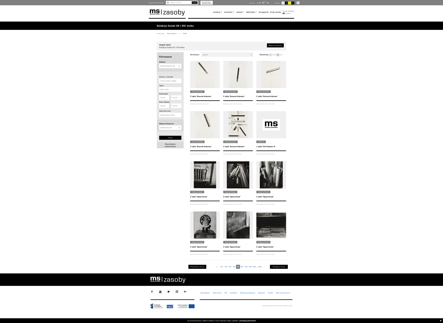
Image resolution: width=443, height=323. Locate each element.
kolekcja (216, 12)
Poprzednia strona (197, 267)
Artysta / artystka (166, 77)
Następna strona (279, 267)
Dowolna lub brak (166, 127)
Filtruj (170, 138)
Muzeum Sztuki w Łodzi (156, 3)
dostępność (264, 12)
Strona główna (172, 33)
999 (250, 267)
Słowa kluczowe (165, 111)
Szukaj (195, 2)
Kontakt (270, 293)
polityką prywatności (247, 321)
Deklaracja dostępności (247, 293)
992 (222, 267)
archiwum (228, 12)
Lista (280, 55)
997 (242, 267)
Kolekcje (162, 62)
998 (246, 267)
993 (226, 267)
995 (234, 267)
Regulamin (261, 293)
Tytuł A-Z (205, 55)
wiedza (239, 12)
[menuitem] (218, 12)
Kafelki (273, 55)
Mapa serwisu (217, 293)
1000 (254, 267)
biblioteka (250, 12)
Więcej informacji (275, 45)
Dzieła (185, 33)
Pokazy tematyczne (166, 124)
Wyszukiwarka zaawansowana (207, 2)
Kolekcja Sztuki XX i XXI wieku (167, 66)
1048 (260, 267)
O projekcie (233, 293)
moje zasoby (275, 12)
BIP (226, 293)
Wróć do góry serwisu (283, 293)
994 (230, 267)
